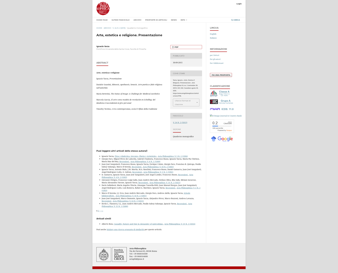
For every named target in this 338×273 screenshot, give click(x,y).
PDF (176, 47)
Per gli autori (215, 59)
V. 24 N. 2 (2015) (119, 28)
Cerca (236, 20)
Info (183, 20)
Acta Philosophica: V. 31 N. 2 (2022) (164, 182)
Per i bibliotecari (216, 63)
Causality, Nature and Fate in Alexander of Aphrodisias (138, 224)
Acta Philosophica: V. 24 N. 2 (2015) (128, 201)
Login (239, 4)
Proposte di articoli (156, 20)
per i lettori (214, 55)
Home (99, 28)
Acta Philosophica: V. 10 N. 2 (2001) (158, 166)
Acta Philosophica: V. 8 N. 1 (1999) (145, 161)
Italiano (213, 38)
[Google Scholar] (221, 141)
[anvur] (220, 96)
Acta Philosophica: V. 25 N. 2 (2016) (179, 224)
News (174, 20)
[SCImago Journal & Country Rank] (226, 115)
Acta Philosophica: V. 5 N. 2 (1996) (173, 156)
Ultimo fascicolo (121, 20)
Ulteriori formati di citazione (183, 102)
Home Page (102, 20)
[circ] (222, 103)
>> (102, 210)
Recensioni (124, 161)
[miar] (222, 110)
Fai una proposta (221, 75)
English (213, 34)
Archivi (137, 20)
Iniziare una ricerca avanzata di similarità (125, 229)
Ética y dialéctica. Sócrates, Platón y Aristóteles (136, 156)
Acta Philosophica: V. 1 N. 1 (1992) (158, 172)
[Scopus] (222, 132)
